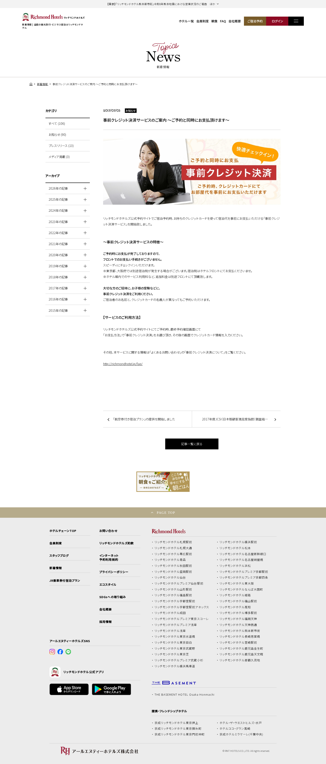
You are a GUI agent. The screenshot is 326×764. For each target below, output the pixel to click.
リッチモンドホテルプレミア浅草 (176, 625)
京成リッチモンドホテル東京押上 (176, 723)
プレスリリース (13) (61, 145)
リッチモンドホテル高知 (235, 607)
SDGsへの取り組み (112, 597)
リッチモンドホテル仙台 (170, 577)
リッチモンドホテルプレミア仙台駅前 (179, 583)
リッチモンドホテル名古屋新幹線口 (243, 554)
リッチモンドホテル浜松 (235, 566)
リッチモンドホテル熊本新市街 (240, 631)
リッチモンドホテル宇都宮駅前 (175, 601)
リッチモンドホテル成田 (170, 613)
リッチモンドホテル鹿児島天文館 (241, 654)
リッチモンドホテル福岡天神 (238, 619)
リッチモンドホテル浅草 (170, 631)
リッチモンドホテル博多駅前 (238, 613)
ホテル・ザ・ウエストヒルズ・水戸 (241, 723)
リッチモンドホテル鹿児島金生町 (241, 648)
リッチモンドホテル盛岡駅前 (173, 572)
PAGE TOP (166, 512)
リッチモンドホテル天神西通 (238, 625)
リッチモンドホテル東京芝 (172, 654)
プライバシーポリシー (113, 572)
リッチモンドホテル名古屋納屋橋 (241, 560)
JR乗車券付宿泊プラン (65, 581)
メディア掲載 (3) (59, 156)
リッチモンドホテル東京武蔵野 (175, 648)
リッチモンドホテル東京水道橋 (175, 637)
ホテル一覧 (186, 21)
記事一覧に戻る (191, 444)
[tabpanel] (163, 481)
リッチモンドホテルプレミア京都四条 (244, 577)
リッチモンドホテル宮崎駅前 (238, 643)
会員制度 (202, 21)
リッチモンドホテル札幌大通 (173, 548)
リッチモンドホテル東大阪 (237, 583)
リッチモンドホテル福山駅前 (238, 601)
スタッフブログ (59, 556)
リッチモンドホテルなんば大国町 (241, 589)
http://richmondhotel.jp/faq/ (123, 364)
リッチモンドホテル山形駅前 (173, 589)
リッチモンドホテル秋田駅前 (173, 566)
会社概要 (234, 21)
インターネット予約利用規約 (108, 558)
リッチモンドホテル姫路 (235, 595)
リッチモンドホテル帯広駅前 (173, 554)
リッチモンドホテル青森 (170, 560)
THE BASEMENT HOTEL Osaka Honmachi (184, 695)
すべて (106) (57, 123)
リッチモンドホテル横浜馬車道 (175, 666)
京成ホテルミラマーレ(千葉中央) (241, 734)
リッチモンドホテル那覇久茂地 (240, 660)
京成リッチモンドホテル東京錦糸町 (178, 729)
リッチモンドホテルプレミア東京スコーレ (182, 619)
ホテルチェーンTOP (62, 531)
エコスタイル (107, 585)
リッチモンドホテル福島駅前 (173, 595)
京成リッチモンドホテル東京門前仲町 (180, 734)
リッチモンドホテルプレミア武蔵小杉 (179, 660)
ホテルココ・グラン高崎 (235, 729)
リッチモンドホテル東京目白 (173, 643)
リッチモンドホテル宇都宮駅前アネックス (182, 607)
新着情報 (55, 568)
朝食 (214, 21)
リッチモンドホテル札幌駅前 (173, 542)
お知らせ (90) (57, 134)
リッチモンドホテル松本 (235, 548)
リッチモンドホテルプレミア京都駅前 (244, 572)
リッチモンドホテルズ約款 (116, 543)
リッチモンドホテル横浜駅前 (238, 542)
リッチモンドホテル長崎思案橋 (240, 637)
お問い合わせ (108, 531)
